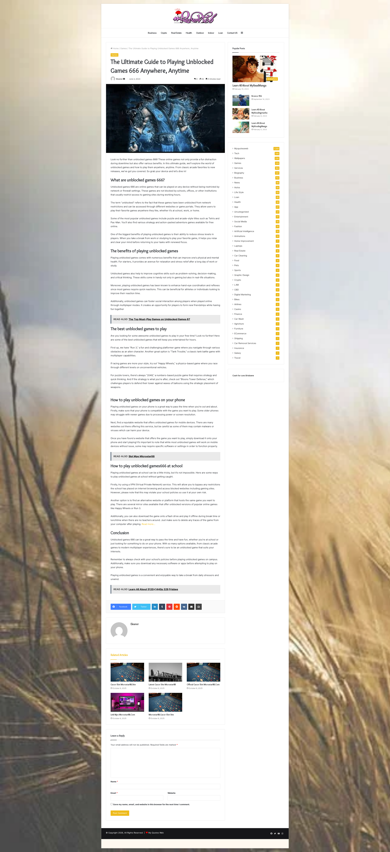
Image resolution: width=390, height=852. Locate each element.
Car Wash (239, 319)
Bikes (236, 299)
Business (152, 32)
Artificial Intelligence (244, 231)
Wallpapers (239, 158)
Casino (237, 309)
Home (115, 48)
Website (172, 793)
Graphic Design (241, 275)
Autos (237, 187)
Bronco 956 (257, 96)
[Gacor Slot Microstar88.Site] (127, 672)
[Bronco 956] (240, 100)
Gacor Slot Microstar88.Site (123, 684)
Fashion (238, 226)
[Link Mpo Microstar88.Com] (127, 702)
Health (189, 32)
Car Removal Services (245, 343)
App (236, 207)
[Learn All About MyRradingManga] (240, 127)
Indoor (211, 32)
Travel (237, 358)
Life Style (239, 192)
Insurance (239, 348)
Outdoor (200, 32)
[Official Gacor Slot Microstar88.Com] (203, 672)
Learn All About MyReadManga (249, 85)
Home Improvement (244, 241)
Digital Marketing (242, 294)
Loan (220, 32)
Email (114, 793)
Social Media (240, 221)
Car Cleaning (240, 255)
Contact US (232, 32)
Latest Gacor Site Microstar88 (162, 684)
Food (236, 260)
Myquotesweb (241, 148)
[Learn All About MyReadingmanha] (240, 113)
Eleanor (119, 79)
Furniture (238, 328)
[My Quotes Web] (195, 16)
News (237, 182)
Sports (237, 270)
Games (123, 48)
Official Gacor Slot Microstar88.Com (203, 684)
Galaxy (237, 353)
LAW (236, 285)
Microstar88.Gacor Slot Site (161, 714)
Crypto (164, 32)
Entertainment (241, 216)
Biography (239, 173)
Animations (239, 236)
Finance (238, 314)
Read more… (148, 524)
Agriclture (239, 324)
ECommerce (240, 333)
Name (114, 781)
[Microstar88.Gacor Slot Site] (165, 702)
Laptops (238, 246)
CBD (236, 289)
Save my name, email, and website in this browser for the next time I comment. (151, 804)
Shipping (238, 338)
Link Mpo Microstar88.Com (123, 714)
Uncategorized (241, 212)
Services (238, 168)
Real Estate (176, 32)
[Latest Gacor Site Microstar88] (165, 672)
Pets (236, 265)
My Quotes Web (156, 832)
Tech (236, 153)
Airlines (237, 304)
